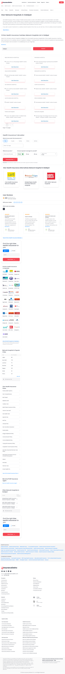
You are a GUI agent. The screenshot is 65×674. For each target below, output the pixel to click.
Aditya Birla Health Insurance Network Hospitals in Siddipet (8, 507)
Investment (3, 588)
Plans (6, 10)
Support (42, 2)
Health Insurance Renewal (32, 550)
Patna (3, 373)
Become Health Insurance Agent (10, 483)
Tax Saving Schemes (5, 593)
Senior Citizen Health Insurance (56, 550)
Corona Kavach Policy (7, 436)
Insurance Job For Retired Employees (30, 653)
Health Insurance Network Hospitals (8, 553)
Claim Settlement (44, 10)
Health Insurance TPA (21, 550)
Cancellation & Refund (37, 588)
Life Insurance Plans (5, 648)
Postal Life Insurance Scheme (7, 639)
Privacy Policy (35, 580)
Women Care (6, 465)
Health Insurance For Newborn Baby (46, 551)
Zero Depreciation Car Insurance (8, 627)
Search (43, 48)
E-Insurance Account (37, 590)
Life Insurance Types (5, 641)
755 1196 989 (6, 575)
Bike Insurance (4, 581)
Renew (38, 2)
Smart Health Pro (6, 469)
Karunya (46, 559)
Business (3, 590)
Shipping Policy (36, 585)
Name (5, 254)
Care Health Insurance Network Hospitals (11, 182)
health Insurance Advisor (39, 548)
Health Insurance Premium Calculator (47, 546)
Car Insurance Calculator (7, 625)
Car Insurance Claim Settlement (8, 632)
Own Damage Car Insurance (7, 630)
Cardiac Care (6, 404)
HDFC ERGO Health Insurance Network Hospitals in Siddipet (8, 503)
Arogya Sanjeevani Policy (8, 433)
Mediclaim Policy (23, 546)
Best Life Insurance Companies (8, 646)
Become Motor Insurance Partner (29, 641)
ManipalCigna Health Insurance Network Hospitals (31, 183)
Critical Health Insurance (27, 630)
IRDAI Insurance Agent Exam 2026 (29, 648)
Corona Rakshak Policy (8, 440)
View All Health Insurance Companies (10, 341)
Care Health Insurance (16, 558)
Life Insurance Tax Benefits (7, 649)
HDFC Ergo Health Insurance (27, 558)
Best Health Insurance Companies (29, 625)
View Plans (10, 259)
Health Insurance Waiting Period (24, 553)
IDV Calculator (4, 628)
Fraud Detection (36, 583)
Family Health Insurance (44, 550)
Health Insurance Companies (51, 548)
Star (2, 10)
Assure (4, 459)
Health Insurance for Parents (7, 551)
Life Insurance (4, 585)
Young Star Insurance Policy (9, 443)
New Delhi (4, 360)
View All (18, 376)
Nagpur (4, 368)
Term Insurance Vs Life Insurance (8, 644)
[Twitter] (10, 571)
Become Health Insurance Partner (29, 642)
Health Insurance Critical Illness (7, 548)
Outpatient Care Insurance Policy (10, 446)
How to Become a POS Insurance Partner (30, 646)
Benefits (11, 10)
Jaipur (3, 357)
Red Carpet (5, 397)
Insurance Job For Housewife (28, 649)
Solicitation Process (5, 607)
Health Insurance (4, 546)
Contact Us (3, 599)
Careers (2, 611)
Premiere (5, 462)
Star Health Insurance (5, 558)
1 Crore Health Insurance (33, 546)
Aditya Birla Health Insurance (40, 558)
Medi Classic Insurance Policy (9, 407)
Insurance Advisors (31, 2)
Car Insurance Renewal (6, 623)
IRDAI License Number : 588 (49, 660)
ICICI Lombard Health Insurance (54, 558)
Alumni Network (4, 609)
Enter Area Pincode (8, 154)
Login (61, 2)
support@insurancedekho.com (11, 573)
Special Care (5, 417)
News (47, 2)
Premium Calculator (34, 10)
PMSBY (17, 559)
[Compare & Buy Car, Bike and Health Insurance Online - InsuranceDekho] (6, 2)
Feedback (3, 600)
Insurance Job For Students (28, 651)
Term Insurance (4, 587)
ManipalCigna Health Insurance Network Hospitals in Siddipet (9, 499)
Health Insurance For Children (32, 551)
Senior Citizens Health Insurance (29, 635)
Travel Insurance (4, 592)
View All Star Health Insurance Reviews (12, 238)
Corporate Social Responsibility (7, 612)
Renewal (17, 10)
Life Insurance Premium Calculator (8, 651)
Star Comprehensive (7, 394)
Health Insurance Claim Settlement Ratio (24, 548)
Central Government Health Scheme (36, 559)
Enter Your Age (7, 145)
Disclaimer (3, 604)
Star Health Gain (6, 413)
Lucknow (4, 362)
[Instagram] (6, 571)
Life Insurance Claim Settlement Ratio (9, 642)
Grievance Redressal (37, 581)
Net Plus (4, 420)
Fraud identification (5, 602)
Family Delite (5, 430)
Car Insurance (4, 580)
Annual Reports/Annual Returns (7, 606)
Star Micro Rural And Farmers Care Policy (10, 450)
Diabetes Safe (6, 400)
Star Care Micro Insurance (8, 427)
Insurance (24, 2)
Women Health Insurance (19, 551)
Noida (3, 371)
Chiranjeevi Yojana (23, 559)
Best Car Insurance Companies (8, 634)
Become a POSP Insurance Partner (29, 639)
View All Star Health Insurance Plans (10, 473)
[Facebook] (2, 571)
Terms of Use (35, 587)
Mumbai (4, 365)
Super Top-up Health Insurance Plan (8, 550)
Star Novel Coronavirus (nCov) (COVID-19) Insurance (9, 455)
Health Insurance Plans (14, 546)
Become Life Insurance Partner (28, 644)
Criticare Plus (5, 423)
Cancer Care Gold (7, 410)
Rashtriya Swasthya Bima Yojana (8, 559)
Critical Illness (24, 10)
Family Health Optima (7, 390)
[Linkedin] (8, 571)
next (12, 124)
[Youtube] (4, 571)
